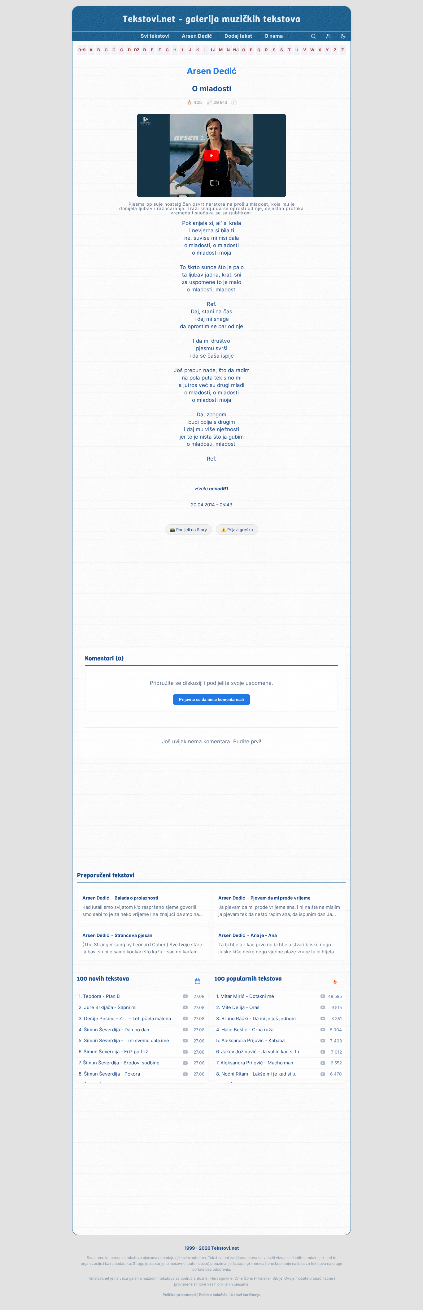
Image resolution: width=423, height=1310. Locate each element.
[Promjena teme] (343, 36)
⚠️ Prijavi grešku (237, 529)
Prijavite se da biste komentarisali (211, 699)
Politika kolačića (213, 1294)
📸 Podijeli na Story (188, 529)
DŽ (137, 49)
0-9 (81, 49)
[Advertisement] (211, 590)
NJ (236, 49)
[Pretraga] (313, 36)
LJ (213, 49)
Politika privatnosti (179, 1294)
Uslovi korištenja (245, 1294)
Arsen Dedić (212, 71)
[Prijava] (328, 36)
